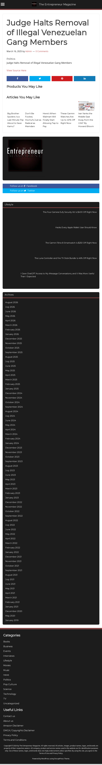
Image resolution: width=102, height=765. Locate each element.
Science (7, 689)
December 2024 (13, 393)
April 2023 (10, 484)
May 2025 (10, 370)
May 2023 (10, 479)
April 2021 (10, 593)
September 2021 (13, 570)
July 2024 (10, 416)
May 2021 (10, 588)
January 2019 (11, 620)
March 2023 (11, 488)
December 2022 (13, 502)
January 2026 (12, 334)
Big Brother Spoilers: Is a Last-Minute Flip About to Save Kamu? (15, 120)
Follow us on (23, 186)
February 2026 (12, 329)
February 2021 (12, 602)
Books (6, 641)
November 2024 (13, 397)
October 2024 (12, 402)
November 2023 (13, 452)
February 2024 (12, 438)
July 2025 (10, 361)
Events (7, 651)
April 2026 (10, 320)
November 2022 (13, 506)
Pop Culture (10, 684)
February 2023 (12, 493)
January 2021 (11, 606)
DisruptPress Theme (61, 759)
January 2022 (12, 552)
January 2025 (12, 388)
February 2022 (12, 547)
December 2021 (13, 556)
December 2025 (13, 338)
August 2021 (11, 575)
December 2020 (13, 611)
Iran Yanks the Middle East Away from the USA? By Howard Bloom (86, 120)
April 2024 (10, 429)
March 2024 (11, 434)
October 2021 (12, 565)
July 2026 (10, 307)
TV (4, 698)
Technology (9, 694)
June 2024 (10, 420)
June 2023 (10, 475)
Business (7, 646)
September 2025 (14, 352)
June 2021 (10, 584)
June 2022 (10, 529)
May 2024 (10, 425)
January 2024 (12, 443)
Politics (11, 58)
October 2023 (12, 457)
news (6, 675)
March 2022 (11, 543)
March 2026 (11, 325)
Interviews (8, 656)
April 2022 (10, 538)
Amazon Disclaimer (13, 725)
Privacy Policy (10, 735)
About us (8, 721)
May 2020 (10, 615)
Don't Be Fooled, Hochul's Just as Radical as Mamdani (33, 120)
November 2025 (13, 343)
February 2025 (12, 384)
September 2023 (14, 461)
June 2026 (10, 311)
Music (6, 670)
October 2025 (12, 348)
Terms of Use (44, 753)
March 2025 (11, 379)
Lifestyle (7, 660)
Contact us (9, 716)
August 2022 (11, 520)
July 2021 (9, 579)
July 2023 (10, 470)
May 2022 (10, 534)
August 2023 (11, 466)
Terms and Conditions (14, 740)
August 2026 (11, 302)
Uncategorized (11, 703)
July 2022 (10, 525)
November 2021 (13, 561)
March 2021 (11, 597)
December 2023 (13, 447)
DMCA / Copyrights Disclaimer (19, 730)
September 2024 (14, 407)
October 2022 (12, 511)
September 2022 (14, 516)
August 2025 (11, 357)
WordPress (45, 759)
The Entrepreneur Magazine (57, 4)
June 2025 (10, 366)
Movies (6, 665)
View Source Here (16, 70)
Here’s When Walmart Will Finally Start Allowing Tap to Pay (50, 120)
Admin (28, 51)
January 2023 (12, 497)
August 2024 (11, 411)
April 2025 (10, 375)
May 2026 (10, 316)
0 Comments (42, 51)
